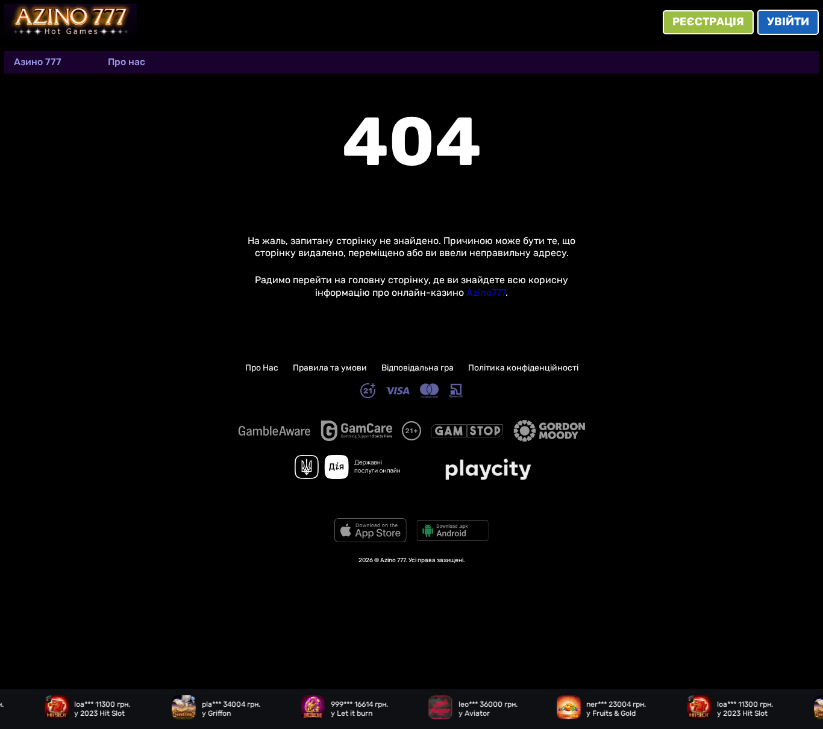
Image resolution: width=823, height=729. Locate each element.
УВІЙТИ (788, 21)
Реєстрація (708, 21)
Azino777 (485, 292)
